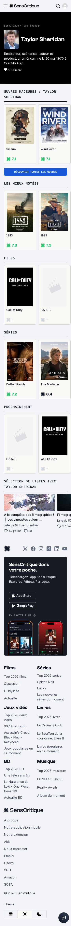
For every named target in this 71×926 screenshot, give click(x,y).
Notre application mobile (22, 827)
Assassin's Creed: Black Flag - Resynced (17, 737)
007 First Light (14, 726)
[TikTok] (49, 550)
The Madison (50, 384)
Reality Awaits (47, 787)
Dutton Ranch (15, 384)
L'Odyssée (11, 691)
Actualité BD (13, 797)
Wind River (48, 149)
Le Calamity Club (49, 725)
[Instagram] (41, 550)
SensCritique (11, 25)
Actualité (10, 698)
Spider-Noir (45, 682)
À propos (11, 820)
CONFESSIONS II (50, 779)
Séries (44, 668)
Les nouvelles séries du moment (50, 697)
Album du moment (51, 795)
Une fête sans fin (17, 775)
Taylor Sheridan (31, 25)
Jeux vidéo (16, 707)
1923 (44, 235)
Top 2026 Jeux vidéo (15, 717)
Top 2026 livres (48, 717)
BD (7, 761)
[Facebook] (33, 550)
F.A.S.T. (46, 310)
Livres (44, 707)
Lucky (41, 688)
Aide (7, 842)
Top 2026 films (15, 676)
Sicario (11, 149)
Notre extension (16, 834)
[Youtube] (64, 550)
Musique (46, 761)
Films (10, 668)
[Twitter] (25, 550)
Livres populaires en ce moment (50, 748)
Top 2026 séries (49, 675)
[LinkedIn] (56, 550)
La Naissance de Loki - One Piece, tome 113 (17, 786)
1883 (9, 235)
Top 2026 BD (14, 769)
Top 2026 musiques (51, 771)
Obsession (11, 684)
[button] (65, 6)
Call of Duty (14, 310)
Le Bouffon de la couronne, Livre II (50, 736)
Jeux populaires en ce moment (18, 750)
